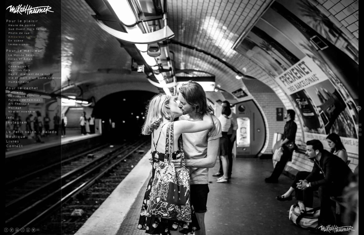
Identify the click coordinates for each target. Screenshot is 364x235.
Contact (14, 146)
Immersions (18, 44)
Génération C (19, 66)
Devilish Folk (19, 70)
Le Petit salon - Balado (32, 132)
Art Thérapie (19, 103)
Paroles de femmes (24, 99)
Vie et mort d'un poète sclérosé (35, 77)
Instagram (17, 122)
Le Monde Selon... (23, 55)
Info (10, 117)
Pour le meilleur (24, 50)
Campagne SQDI (21, 96)
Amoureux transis (23, 36)
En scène (16, 40)
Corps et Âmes (20, 58)
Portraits (15, 92)
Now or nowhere (21, 111)
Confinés (15, 62)
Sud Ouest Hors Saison (27, 29)
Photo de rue (19, 33)
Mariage (15, 107)
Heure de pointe (22, 25)
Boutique (16, 136)
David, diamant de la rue (29, 74)
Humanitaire (18, 81)
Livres (13, 141)
